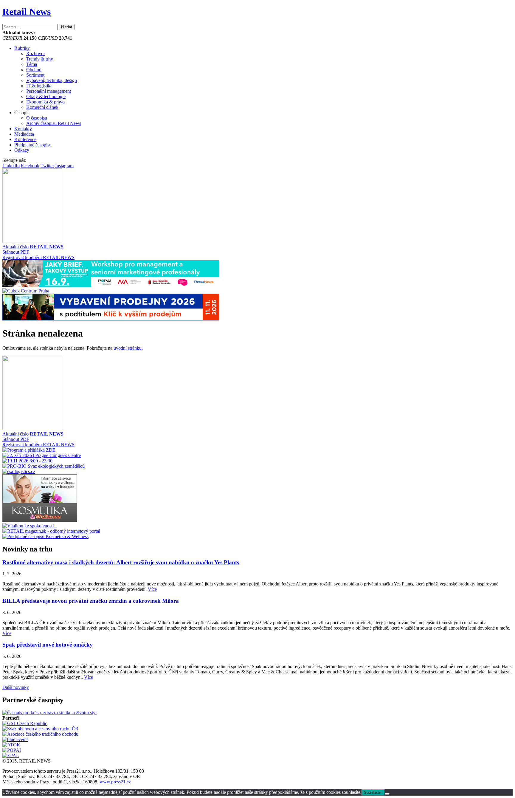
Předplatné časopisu (33, 144)
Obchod (33, 69)
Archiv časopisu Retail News (53, 123)
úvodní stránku (128, 348)
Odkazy (21, 150)
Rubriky (22, 48)
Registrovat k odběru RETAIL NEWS (38, 257)
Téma (31, 64)
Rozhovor (35, 53)
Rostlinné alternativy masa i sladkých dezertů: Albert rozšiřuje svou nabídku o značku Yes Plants (120, 562)
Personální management (48, 91)
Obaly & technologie (46, 96)
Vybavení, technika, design (51, 80)
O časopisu (36, 117)
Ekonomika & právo (45, 101)
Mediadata (24, 134)
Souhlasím (373, 792)
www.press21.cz (115, 781)
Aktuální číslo (32, 246)
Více (152, 589)
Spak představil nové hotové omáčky (47, 645)
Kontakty (23, 128)
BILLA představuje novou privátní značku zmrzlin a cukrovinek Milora (90, 601)
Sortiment (35, 75)
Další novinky (15, 687)
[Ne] (387, 794)
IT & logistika (39, 85)
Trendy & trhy (39, 58)
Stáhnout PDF (15, 252)
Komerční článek (42, 107)
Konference (25, 139)
